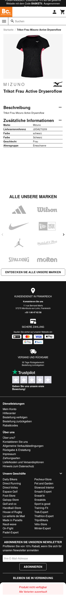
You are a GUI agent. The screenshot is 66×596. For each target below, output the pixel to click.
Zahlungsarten (11, 458)
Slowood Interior (44, 487)
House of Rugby (12, 512)
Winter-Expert (42, 528)
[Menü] (4, 21)
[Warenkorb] (62, 12)
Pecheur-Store (43, 479)
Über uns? (9, 438)
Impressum (9, 454)
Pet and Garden (43, 483)
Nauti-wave (9, 524)
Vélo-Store (40, 524)
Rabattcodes (10, 425)
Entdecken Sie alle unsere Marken (33, 272)
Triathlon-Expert (43, 516)
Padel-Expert (10, 532)
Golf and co (9, 504)
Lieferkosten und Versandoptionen (23, 462)
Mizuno (14, 84)
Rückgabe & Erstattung (16, 450)
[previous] (2, 234)
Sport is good (42, 504)
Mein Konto (9, 409)
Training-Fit (41, 508)
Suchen (19, 21)
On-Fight (8, 528)
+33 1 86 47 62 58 (33, 312)
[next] (63, 234)
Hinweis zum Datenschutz (18, 466)
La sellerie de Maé (14, 516)
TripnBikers (41, 520)
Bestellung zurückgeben (33, 364)
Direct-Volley (10, 487)
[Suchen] (12, 21)
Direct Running (12, 483)
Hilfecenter (9, 413)
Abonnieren (33, 567)
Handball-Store (12, 508)
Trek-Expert (41, 512)
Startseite (8, 29)
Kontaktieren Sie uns (33, 301)
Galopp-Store (11, 500)
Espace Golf (10, 491)
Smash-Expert (42, 491)
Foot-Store (9, 496)
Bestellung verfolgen (15, 417)
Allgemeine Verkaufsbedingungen (23, 446)
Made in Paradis (12, 520)
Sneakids (40, 500)
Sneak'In (39, 496)
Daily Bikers (10, 479)
